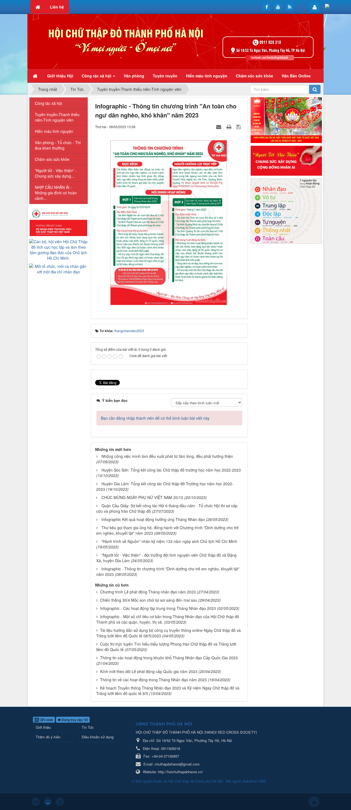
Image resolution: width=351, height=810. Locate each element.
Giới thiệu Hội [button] (60, 76)
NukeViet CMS (254, 781)
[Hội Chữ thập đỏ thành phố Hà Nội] (175, 41)
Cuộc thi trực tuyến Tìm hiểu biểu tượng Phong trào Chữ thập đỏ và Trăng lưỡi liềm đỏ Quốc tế (166, 646)
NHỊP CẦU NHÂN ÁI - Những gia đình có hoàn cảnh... (56, 192)
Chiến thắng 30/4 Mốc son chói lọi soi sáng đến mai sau (148, 600)
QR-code (46, 719)
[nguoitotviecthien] (286, 160)
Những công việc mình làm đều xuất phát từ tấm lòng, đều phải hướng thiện (167, 456)
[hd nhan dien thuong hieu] (58, 222)
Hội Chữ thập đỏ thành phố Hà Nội (195, 781)
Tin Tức (88, 727)
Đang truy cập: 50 (74, 719)
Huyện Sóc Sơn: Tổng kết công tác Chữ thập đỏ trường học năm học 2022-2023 (171, 470)
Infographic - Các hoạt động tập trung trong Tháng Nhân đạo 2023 (158, 608)
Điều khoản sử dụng (98, 736)
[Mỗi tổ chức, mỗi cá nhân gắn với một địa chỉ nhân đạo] (58, 268)
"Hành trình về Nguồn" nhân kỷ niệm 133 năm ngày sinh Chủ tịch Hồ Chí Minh (169, 541)
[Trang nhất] (36, 76)
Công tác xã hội (48, 103)
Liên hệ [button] (57, 7)
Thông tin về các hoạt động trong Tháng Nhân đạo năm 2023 (153, 679)
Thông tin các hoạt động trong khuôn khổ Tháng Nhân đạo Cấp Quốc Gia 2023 (169, 657)
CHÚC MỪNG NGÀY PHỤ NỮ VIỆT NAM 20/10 (142, 497)
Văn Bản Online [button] (296, 76)
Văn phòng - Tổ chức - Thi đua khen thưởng (58, 145)
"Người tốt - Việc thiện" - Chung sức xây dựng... (56, 173)
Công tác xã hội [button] (97, 76)
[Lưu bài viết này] (239, 126)
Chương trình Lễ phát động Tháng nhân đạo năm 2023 (148, 592)
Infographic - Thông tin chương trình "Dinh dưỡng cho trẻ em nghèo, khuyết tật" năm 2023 (167, 571)
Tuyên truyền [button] (165, 76)
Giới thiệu (43, 727)
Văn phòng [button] (134, 76)
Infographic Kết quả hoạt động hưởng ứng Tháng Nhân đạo (153, 519)
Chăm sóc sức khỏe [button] (254, 76)
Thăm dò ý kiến (48, 736)
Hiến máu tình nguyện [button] (206, 76)
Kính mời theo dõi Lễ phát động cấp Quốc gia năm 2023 (148, 671)
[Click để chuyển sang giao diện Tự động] (36, 802)
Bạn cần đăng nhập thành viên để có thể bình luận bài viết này (155, 418)
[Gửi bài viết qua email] (219, 126)
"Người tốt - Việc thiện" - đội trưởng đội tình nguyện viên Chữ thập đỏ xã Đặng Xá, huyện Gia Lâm (166, 557)
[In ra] (230, 126)
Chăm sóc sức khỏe (52, 159)
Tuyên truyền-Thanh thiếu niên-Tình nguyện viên (57, 117)
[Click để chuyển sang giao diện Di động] (60, 802)
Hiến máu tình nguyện (54, 131)
